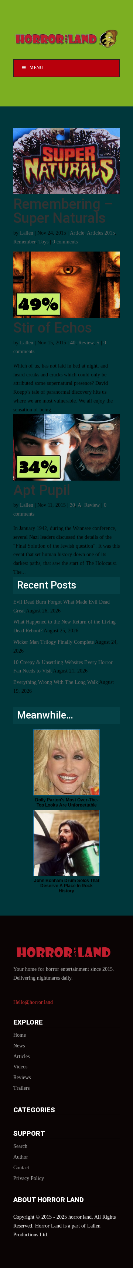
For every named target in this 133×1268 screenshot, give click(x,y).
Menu (36, 67)
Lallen (26, 233)
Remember (24, 242)
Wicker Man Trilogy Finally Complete (53, 642)
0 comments (65, 242)
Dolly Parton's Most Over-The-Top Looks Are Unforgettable (66, 802)
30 (72, 505)
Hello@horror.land (33, 1002)
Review (85, 342)
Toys (43, 242)
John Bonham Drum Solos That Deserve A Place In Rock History (66, 885)
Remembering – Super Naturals (63, 211)
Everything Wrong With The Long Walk (55, 682)
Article (77, 233)
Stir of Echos (52, 328)
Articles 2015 (101, 233)
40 (72, 342)
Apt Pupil (41, 490)
